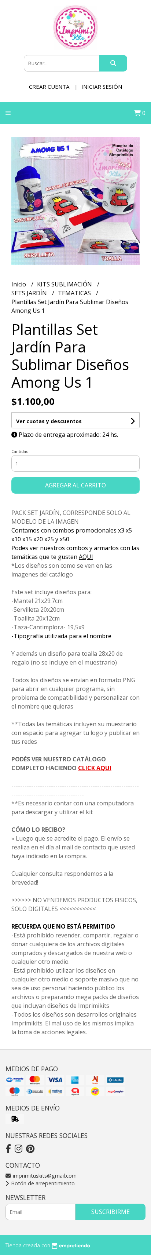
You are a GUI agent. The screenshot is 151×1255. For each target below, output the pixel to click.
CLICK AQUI (94, 768)
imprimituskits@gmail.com (44, 1175)
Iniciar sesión (101, 86)
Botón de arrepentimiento (42, 1183)
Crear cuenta (49, 86)
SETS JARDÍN (29, 293)
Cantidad (20, 451)
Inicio (19, 284)
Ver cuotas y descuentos (49, 421)
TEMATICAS (75, 293)
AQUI (86, 557)
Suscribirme (110, 1212)
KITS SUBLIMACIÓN (65, 284)
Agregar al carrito (75, 485)
